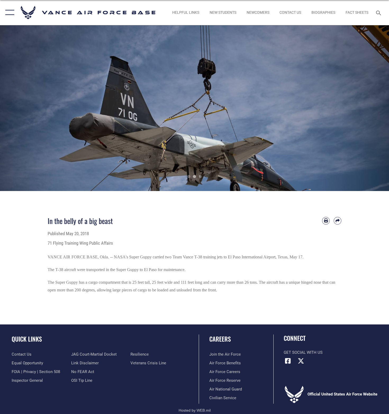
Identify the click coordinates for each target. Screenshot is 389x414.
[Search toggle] (379, 12)
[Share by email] (337, 221)
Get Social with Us (303, 352)
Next (369, 108)
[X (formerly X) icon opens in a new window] (301, 361)
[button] (8, 12)
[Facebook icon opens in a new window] (288, 361)
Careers (220, 338)
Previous (19, 108)
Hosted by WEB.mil (195, 410)
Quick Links (27, 338)
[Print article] (326, 221)
